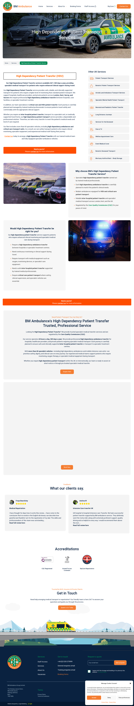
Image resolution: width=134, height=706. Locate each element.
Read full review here (17, 525)
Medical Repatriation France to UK (22, 508)
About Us (61, 6)
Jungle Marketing (22, 703)
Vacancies (41, 674)
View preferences (124, 697)
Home (40, 6)
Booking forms (63, 674)
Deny (109, 697)
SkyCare (111, 6)
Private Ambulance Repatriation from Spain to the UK (93, 508)
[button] (130, 683)
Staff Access (89, 6)
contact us (34, 151)
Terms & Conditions (43, 696)
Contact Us (124, 6)
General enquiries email (66, 666)
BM (22, 6)
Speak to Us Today (67, 607)
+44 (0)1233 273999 (65, 661)
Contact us (8, 136)
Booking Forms (75, 6)
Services (49, 6)
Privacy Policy (104, 702)
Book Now (67, 467)
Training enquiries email (66, 670)
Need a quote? (39, 149)
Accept (94, 697)
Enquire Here (67, 372)
